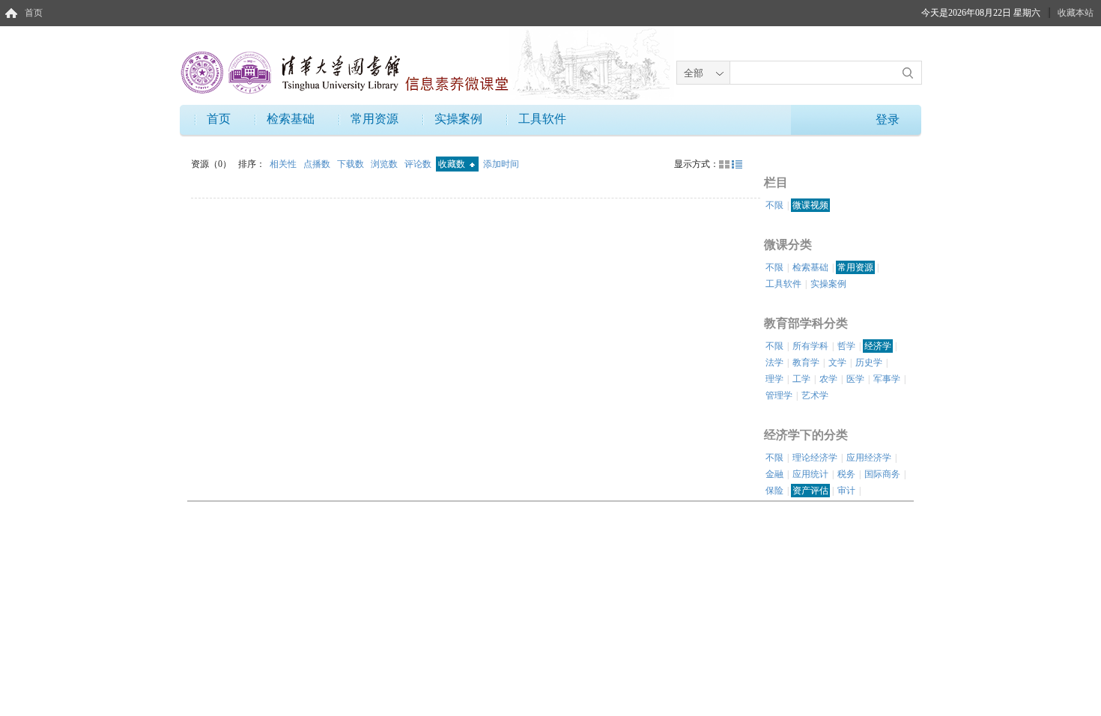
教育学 (805, 362)
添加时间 (501, 164)
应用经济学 (868, 457)
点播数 (318, 164)
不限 (774, 205)
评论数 (419, 164)
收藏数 (452, 164)
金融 (774, 474)
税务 (846, 474)
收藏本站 (1076, 12)
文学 (837, 362)
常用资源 (374, 118)
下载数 (351, 164)
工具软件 (542, 118)
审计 (846, 490)
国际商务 (882, 474)
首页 (34, 12)
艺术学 (814, 395)
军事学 (886, 379)
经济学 (877, 346)
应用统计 (810, 474)
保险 (774, 490)
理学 (774, 379)
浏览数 (385, 164)
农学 (828, 379)
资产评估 (810, 490)
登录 (888, 119)
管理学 (778, 395)
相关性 (284, 164)
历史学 (868, 362)
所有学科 (810, 346)
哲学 (846, 346)
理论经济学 (814, 457)
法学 (774, 362)
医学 (855, 379)
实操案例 (458, 118)
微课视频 (810, 205)
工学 (801, 379)
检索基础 (291, 118)
